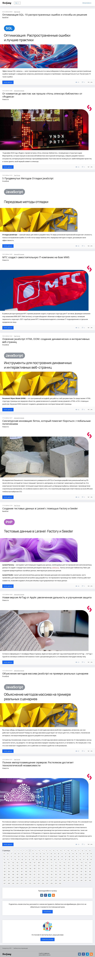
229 (17, 880)
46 (80, 853)
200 (73, 874)
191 (34, 874)
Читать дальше (8, 82)
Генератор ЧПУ (6, 948)
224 (86, 877)
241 (68, 880)
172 (43, 871)
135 (64, 865)
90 (58, 859)
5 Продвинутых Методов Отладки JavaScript (27, 178)
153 (51, 868)
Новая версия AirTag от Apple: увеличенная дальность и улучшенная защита (46, 597)
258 (51, 883)
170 (34, 871)
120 (90, 862)
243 (77, 880)
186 (13, 874)
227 (9, 880)
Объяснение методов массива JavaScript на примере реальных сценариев (45, 673)
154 (56, 868)
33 (33, 853)
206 (9, 877)
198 (64, 874)
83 (33, 859)
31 (26, 853)
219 (64, 877)
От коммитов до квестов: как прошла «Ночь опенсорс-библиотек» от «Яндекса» (42, 95)
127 (30, 865)
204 (90, 874)
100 (4, 862)
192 (39, 874)
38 (51, 853)
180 (77, 871)
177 (64, 871)
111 (51, 862)
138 (77, 865)
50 (4, 856)
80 (22, 859)
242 (73, 880)
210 (26, 877)
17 (64, 850)
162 (90, 868)
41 (62, 853)
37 (47, 853)
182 (86, 871)
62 (47, 856)
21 (79, 850)
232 (30, 880)
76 (7, 859)
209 (22, 877)
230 (22, 880)
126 (26, 865)
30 (22, 853)
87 (47, 859)
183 (90, 871)
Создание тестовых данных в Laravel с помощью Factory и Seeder (40, 508)
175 (56, 871)
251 (22, 883)
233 (34, 880)
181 (81, 871)
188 (22, 874)
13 (50, 850)
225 (90, 877)
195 (51, 874)
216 (51, 877)
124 (17, 865)
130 (43, 865)
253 (30, 883)
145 (17, 868)
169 (30, 871)
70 (76, 856)
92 (65, 859)
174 (51, 871)
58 (33, 856)
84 (36, 859)
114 (64, 862)
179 (73, 871)
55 (22, 856)
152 (47, 868)
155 (60, 868)
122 (9, 865)
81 (26, 859)
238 (56, 880)
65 (58, 856)
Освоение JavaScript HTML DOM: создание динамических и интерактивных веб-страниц (46, 340)
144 (13, 868)
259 (56, 883)
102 (13, 862)
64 (54, 856)
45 (76, 853)
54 (18, 856)
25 (4, 853)
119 (86, 862)
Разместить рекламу (47, 939)
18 (68, 850)
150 (39, 868)
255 (39, 883)
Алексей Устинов (19, 90)
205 (4, 877)
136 (68, 865)
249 (13, 883)
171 (39, 871)
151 (43, 868)
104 (22, 862)
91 (62, 859)
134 (60, 865)
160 (81, 868)
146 (22, 868)
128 (34, 865)
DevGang (7, 2)
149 (34, 868)
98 (87, 859)
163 (4, 871)
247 (4, 883)
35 (40, 853)
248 (9, 883)
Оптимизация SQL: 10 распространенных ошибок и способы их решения (44, 14)
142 (4, 868)
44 (73, 853)
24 (89, 850)
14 (53, 850)
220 (68, 877)
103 (17, 862)
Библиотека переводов (21, 948)
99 (91, 859)
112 (56, 862)
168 (26, 871)
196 (56, 874)
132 (51, 865)
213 (39, 877)
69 (73, 856)
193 (43, 874)
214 (43, 877)
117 (77, 862)
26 (7, 853)
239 (60, 880)
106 (30, 862)
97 (83, 859)
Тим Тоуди (17, 12)
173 (47, 871)
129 (39, 865)
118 (81, 862)
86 (44, 859)
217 (56, 877)
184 (4, 874)
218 (60, 877)
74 (91, 856)
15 (57, 850)
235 (43, 880)
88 (51, 859)
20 (75, 850)
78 (15, 859)
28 (15, 853)
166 (17, 871)
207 (13, 877)
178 (68, 871)
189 (26, 874)
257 (47, 883)
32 (29, 853)
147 (26, 868)
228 (13, 880)
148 (30, 868)
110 (47, 862)
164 (9, 871)
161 (86, 868)
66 (62, 856)
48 (87, 853)
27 (11, 853)
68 (69, 856)
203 (86, 874)
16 (60, 850)
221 (73, 877)
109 (43, 862)
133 (56, 865)
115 (68, 862)
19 (71, 850)
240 (64, 880)
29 (18, 853)
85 (40, 859)
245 (86, 880)
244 (81, 880)
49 (91, 853)
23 (86, 850)
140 (86, 865)
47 (83, 853)
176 (60, 871)
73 (87, 856)
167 (22, 871)
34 (36, 853)
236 (47, 880)
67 (65, 856)
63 (51, 856)
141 (90, 865)
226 (4, 880)
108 (39, 862)
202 (81, 874)
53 (15, 856)
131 (47, 865)
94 (73, 859)
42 (65, 853)
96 (80, 859)
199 (68, 874)
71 (80, 856)
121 (4, 865)
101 (9, 862)
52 (11, 856)
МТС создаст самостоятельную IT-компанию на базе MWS (35, 257)
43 (69, 853)
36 (44, 853)
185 (9, 874)
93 (69, 859)
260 (60, 883)
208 (17, 877)
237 (51, 880)
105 (26, 862)
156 (64, 868)
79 (18, 859)
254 (34, 883)
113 (60, 862)
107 (34, 862)
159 (77, 868)
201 (77, 874)
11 (42, 850)
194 (47, 874)
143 (9, 868)
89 (54, 859)
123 (13, 865)
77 (11, 859)
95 (76, 859)
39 (54, 853)
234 (39, 880)
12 (46, 850)
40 (58, 853)
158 (73, 868)
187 (17, 874)
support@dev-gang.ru (44, 955)
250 (17, 883)
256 (43, 883)
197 (60, 874)
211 (30, 877)
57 (29, 856)
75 (4, 859)
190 (30, 874)
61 (44, 856)
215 (47, 877)
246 (90, 880)
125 (22, 865)
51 (7, 856)
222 (77, 877)
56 (26, 856)
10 (39, 850)
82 (29, 859)
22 (82, 850)
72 (83, 856)
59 (36, 856)
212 (34, 877)
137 (73, 865)
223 (81, 877)
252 (26, 883)
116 (73, 862)
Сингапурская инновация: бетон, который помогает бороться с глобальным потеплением (46, 422)
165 (13, 871)
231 (26, 880)
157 (68, 868)
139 (81, 865)
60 (40, 856)
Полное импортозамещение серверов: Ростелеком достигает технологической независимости (38, 764)
